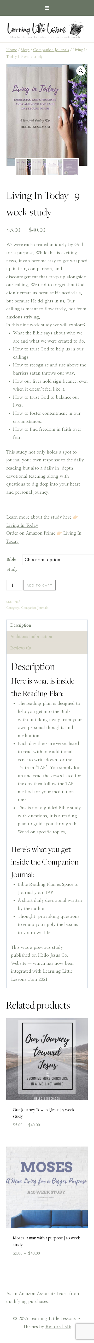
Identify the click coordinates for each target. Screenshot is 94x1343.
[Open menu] (47, 8)
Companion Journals (34, 607)
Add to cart (39, 585)
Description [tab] (20, 625)
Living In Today (22, 525)
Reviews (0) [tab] (20, 648)
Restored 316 (58, 1326)
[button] (81, 71)
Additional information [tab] (31, 637)
